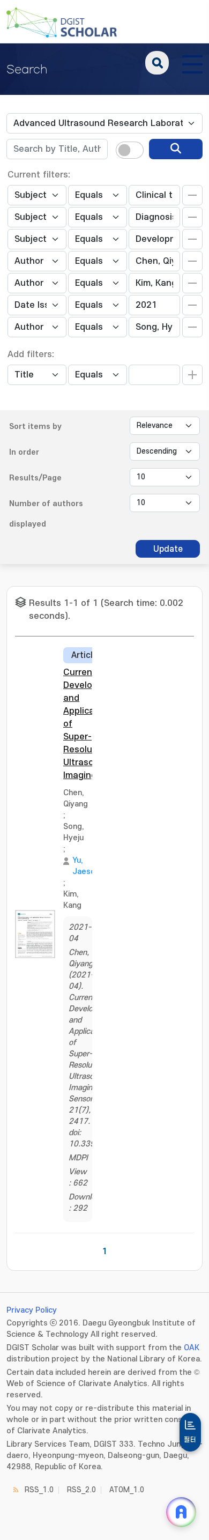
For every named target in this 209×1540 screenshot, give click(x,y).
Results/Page (35, 478)
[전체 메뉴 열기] (192, 63)
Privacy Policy (31, 1310)
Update (168, 549)
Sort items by (35, 426)
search (157, 63)
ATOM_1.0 (126, 1490)
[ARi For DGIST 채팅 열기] (181, 1512)
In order (24, 452)
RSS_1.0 (39, 1490)
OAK (191, 1347)
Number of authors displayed (46, 514)
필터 (190, 1439)
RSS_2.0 (81, 1490)
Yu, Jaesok (86, 866)
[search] (176, 149)
